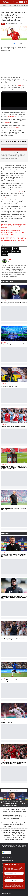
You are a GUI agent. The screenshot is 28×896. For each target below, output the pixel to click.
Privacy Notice (19, 154)
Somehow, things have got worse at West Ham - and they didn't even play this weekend (13, 225)
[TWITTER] (9, 262)
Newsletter (24, 43)
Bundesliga (5, 254)
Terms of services (17, 152)
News (3, 23)
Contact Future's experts (7, 860)
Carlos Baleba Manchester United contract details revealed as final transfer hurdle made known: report (15, 816)
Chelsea (3, 197)
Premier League (6, 251)
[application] (14, 100)
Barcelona (20, 85)
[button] (2, 2)
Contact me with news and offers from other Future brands (14, 877)
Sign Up (14, 880)
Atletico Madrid (18, 192)
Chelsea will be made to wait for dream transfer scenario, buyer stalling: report (14, 810)
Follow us (16, 43)
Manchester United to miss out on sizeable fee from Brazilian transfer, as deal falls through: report (14, 803)
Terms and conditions (7, 857)
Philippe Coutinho (6, 248)
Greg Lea (9, 23)
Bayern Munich (12, 116)
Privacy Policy (18, 885)
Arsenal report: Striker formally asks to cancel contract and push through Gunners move (14, 824)
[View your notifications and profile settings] (13, 2)
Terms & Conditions (12, 886)
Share (5, 43)
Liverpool (7, 122)
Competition (4, 9)
